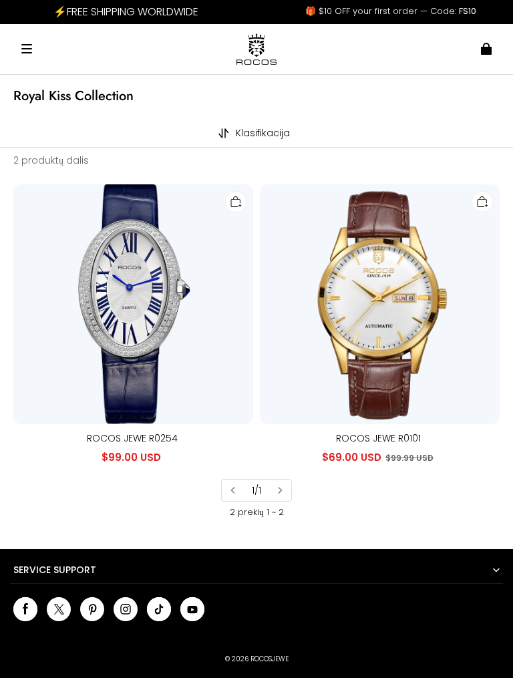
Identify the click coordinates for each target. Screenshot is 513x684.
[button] (26, 48)
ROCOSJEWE (269, 659)
